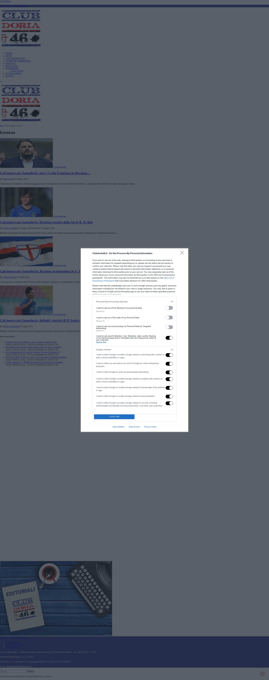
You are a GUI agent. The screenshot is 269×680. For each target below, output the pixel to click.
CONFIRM (114, 417)
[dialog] (134, 340)
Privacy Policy (150, 427)
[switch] (169, 308)
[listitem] (134, 301)
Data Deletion (119, 427)
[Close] (183, 253)
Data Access (134, 427)
